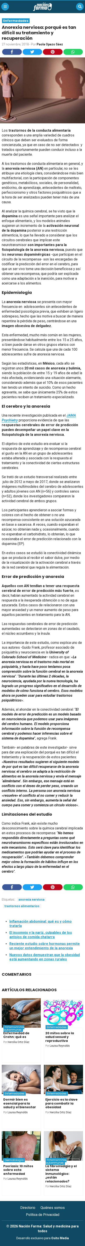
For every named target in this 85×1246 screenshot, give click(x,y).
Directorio (27, 1208)
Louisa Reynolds (60, 1045)
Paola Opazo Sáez (50, 44)
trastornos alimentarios (22, 906)
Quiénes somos (53, 1208)
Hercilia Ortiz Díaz (18, 1042)
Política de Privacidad (42, 1215)
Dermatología (14, 1160)
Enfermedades (15, 21)
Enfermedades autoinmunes (13, 1028)
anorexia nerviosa (31, 899)
